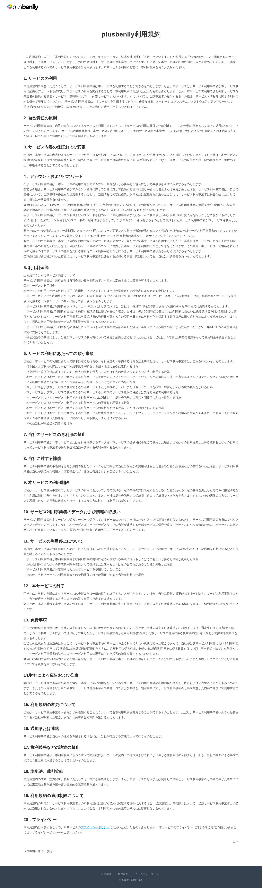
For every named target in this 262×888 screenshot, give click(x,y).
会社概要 (106, 873)
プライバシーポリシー (95, 827)
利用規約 (123, 873)
